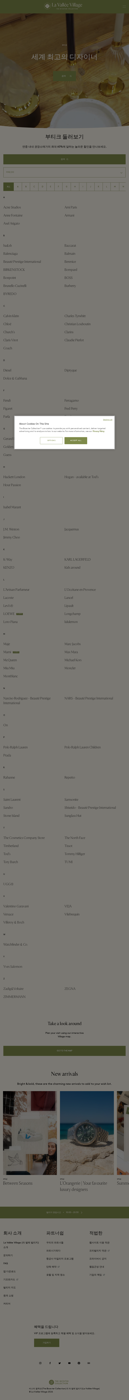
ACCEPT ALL (76, 441)
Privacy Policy (98, 431)
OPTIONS (51, 441)
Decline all (107, 420)
